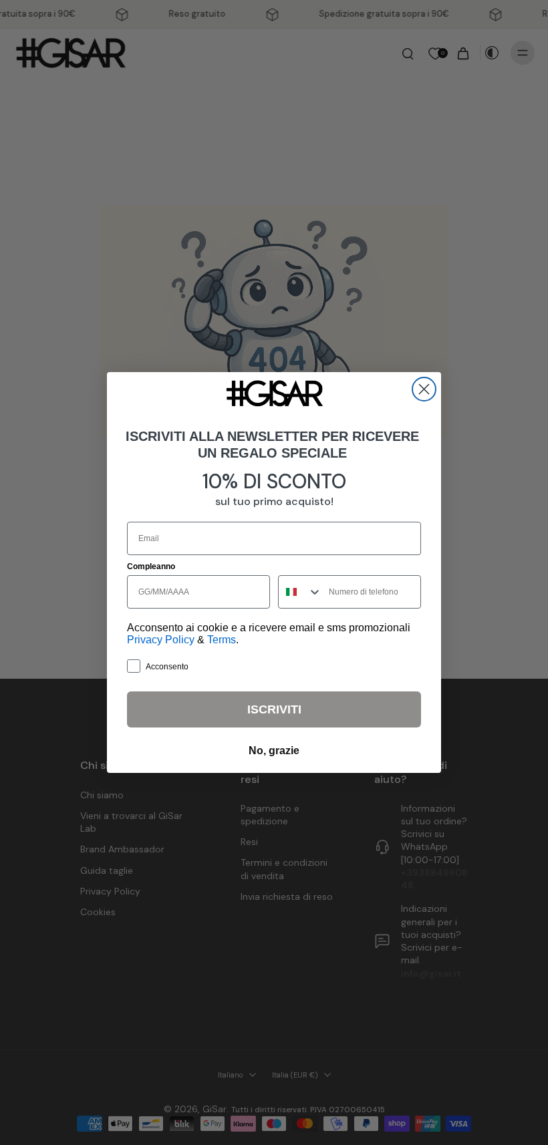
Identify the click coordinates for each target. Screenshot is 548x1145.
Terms (221, 639)
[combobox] (300, 592)
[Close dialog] (424, 389)
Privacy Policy (160, 639)
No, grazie (274, 750)
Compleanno (151, 566)
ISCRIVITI (274, 709)
